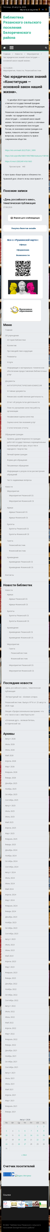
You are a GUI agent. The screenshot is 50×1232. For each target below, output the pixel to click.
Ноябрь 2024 (10, 855)
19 (19, 1140)
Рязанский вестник (33, 70)
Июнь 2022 (10, 1017)
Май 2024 (9, 889)
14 (31, 1135)
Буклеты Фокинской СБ (19, 534)
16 (44, 1135)
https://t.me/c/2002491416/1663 (18, 161)
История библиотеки (16, 340)
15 (37, 1135)
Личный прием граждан (17, 454)
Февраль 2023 (11, 972)
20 (25, 1140)
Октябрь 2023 (11, 928)
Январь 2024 (10, 911)
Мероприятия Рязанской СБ (21, 495)
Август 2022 (10, 1006)
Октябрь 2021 (11, 1061)
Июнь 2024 (10, 883)
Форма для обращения (17, 460)
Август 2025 (10, 805)
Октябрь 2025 (11, 794)
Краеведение (12, 557)
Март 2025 (9, 833)
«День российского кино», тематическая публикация (23, 689)
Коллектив (11, 345)
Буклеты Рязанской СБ (19, 528)
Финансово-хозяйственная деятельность (25, 396)
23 (44, 1140)
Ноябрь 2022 (10, 989)
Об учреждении (12, 335)
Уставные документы (16, 391)
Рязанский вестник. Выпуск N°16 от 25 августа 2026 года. (25, 704)
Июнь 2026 (10, 750)
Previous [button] (5, 203)
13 (25, 1135)
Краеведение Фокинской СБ (21, 567)
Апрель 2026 (10, 761)
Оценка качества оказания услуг (21, 422)
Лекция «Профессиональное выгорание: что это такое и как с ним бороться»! (24, 713)
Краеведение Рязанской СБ (21, 562)
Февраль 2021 (11, 1106)
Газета (10, 541)
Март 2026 (9, 766)
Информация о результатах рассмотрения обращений (25, 473)
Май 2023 (9, 956)
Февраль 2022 (11, 1039)
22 (37, 1140)
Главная (8, 330)
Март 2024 (9, 900)
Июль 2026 (10, 744)
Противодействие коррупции (19, 351)
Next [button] (45, 203)
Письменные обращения (17, 465)
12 (19, 1135)
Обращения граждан (14, 434)
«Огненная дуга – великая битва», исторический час (20, 722)
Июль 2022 (10, 1011)
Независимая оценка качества (20, 416)
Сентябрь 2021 (11, 1067)
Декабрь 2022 (11, 983)
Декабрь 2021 (11, 1050)
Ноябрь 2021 (10, 1056)
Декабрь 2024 (11, 850)
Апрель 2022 (10, 1028)
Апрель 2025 (10, 828)
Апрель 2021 (10, 1095)
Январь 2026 (10, 777)
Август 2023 (10, 939)
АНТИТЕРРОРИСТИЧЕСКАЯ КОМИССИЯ (24, 385)
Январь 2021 (10, 1111)
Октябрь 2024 (11, 861)
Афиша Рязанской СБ (18, 512)
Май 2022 (9, 1022)
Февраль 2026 (11, 772)
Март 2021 (9, 1100)
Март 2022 (9, 1034)
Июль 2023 (10, 944)
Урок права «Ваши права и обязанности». (23, 174)
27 (25, 1144)
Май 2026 (9, 755)
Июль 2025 (10, 811)
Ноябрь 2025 (10, 789)
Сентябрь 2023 (11, 933)
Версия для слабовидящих (26, 218)
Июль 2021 (10, 1078)
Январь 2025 (10, 844)
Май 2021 (9, 1089)
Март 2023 (9, 967)
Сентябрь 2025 (11, 800)
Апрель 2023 (10, 961)
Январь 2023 (10, 978)
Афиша (10, 507)
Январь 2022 (10, 1045)
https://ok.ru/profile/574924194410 (46, 9)
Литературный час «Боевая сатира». (21, 697)
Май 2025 (9, 822)
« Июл (24, 1155)
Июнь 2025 (10, 816)
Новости (20, 70)
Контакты (9, 575)
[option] (25, 202)
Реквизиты (11, 356)
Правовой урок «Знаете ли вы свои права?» (22, 178)
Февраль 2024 (11, 905)
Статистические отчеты (17, 428)
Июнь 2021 (10, 1084)
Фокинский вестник (17, 551)
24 (6, 1144)
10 (6, 1135)
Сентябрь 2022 (11, 1000)
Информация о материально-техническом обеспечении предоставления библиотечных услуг (27, 371)
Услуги (10, 362)
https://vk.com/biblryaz (43, 9)
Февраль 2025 (11, 839)
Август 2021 (10, 1072)
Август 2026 (10, 738)
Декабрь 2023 (11, 917)
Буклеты (10, 524)
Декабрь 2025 (11, 783)
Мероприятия (9, 70)
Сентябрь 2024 (11, 867)
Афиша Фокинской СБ (18, 517)
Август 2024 (10, 872)
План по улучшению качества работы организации (23, 409)
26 (19, 1144)
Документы (10, 381)
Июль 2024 (10, 878)
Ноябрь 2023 (10, 922)
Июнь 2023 (10, 950)
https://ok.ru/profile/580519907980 (39, 9)
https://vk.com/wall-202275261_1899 (20, 150)
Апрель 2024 (10, 894)
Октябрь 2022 (11, 995)
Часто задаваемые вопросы (19, 480)
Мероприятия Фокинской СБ (21, 501)
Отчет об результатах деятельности (23, 402)
